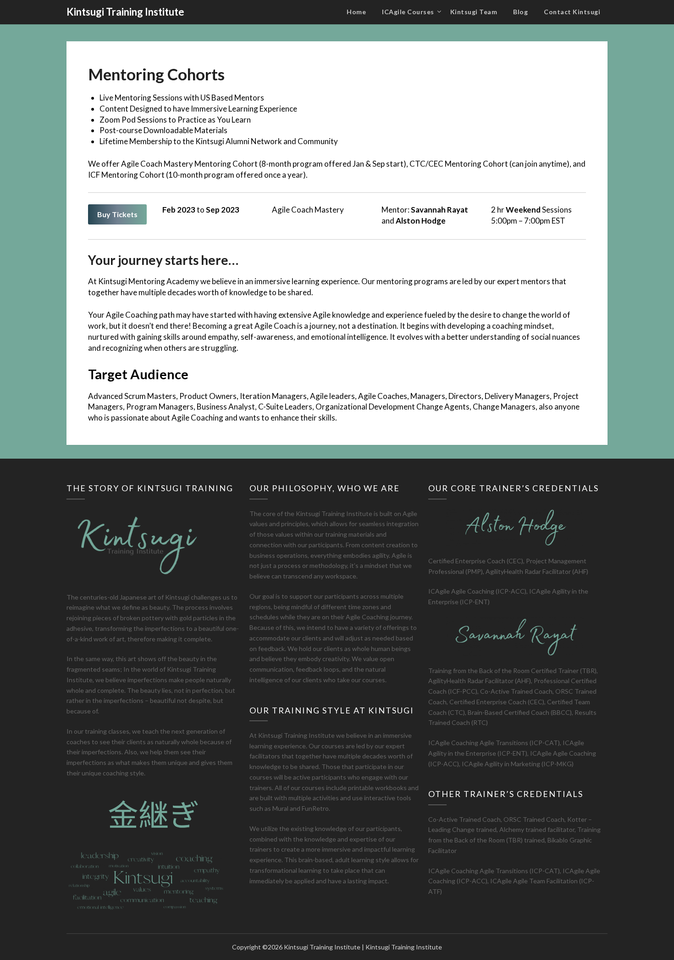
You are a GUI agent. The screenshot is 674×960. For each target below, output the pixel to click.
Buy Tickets (117, 214)
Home (356, 12)
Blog (520, 12)
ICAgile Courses (408, 12)
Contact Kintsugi (572, 12)
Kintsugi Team (473, 12)
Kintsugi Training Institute (125, 12)
